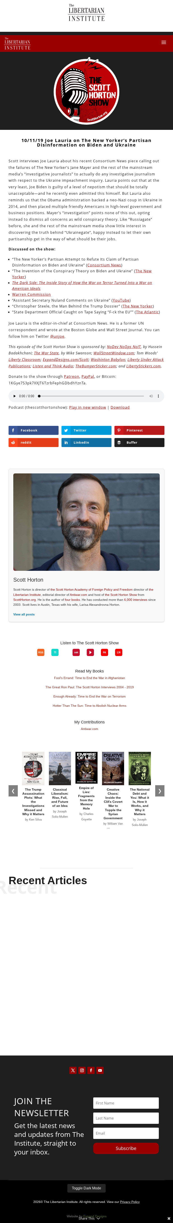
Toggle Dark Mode (86, 1188)
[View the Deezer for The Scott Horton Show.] (65, 656)
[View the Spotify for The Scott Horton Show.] (16, 656)
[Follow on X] (73, 1070)
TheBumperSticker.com (95, 366)
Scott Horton (78, 927)
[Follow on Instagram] (82, 1070)
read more (86, 935)
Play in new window (87, 407)
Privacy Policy (130, 1202)
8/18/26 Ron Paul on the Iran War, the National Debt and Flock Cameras (86, 915)
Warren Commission (31, 294)
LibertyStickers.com (143, 366)
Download (120, 407)
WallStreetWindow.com (113, 353)
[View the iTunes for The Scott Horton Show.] (23, 656)
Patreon (71, 376)
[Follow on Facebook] (91, 1070)
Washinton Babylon (108, 359)
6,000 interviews (135, 599)
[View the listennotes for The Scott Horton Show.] (119, 652)
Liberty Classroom (25, 359)
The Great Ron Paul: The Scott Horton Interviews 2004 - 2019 (90, 687)
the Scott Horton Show (121, 595)
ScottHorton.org (24, 599)
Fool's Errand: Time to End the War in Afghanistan (89, 678)
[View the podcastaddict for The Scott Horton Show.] (104, 652)
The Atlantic (147, 312)
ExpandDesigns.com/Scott (66, 359)
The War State (46, 353)
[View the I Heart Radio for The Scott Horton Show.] (76, 652)
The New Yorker (138, 306)
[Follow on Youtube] (100, 1070)
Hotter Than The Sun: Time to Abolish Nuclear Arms (89, 705)
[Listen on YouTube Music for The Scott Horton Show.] (30, 656)
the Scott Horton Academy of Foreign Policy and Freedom (91, 589)
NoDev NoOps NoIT (124, 346)
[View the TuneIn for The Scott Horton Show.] (55, 652)
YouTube (121, 300)
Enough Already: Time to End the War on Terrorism (89, 696)
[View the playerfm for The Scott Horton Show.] (90, 652)
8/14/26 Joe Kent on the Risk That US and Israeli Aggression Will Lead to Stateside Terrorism (86, 1004)
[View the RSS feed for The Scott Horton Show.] (41, 652)
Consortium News (104, 265)
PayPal (88, 376)
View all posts (24, 614)
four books (72, 599)
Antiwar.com (78, 595)
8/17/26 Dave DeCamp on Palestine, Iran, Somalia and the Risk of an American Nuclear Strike (86, 960)
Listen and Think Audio (53, 366)
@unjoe (57, 336)
